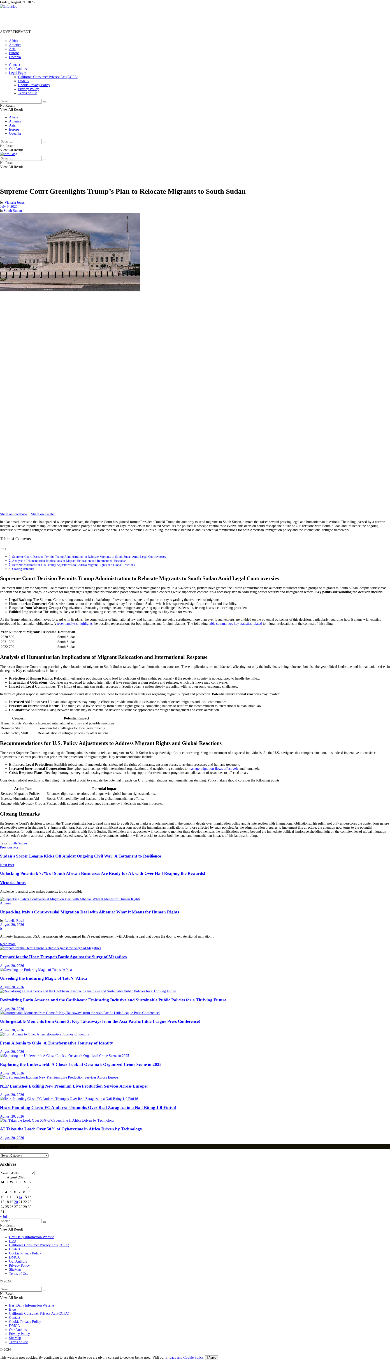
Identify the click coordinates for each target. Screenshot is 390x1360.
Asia (12, 49)
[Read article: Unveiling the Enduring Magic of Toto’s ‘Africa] (195, 970)
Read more (8, 944)
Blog (12, 1241)
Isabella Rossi (14, 920)
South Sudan (13, 210)
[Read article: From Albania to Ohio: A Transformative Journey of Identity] (195, 1034)
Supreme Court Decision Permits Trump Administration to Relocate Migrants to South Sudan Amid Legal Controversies (89, 556)
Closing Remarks (23, 569)
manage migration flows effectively (213, 768)
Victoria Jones (15, 202)
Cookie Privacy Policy (34, 85)
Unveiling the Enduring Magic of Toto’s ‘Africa (43, 978)
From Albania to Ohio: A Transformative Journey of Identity (56, 1043)
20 (16, 1202)
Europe (14, 53)
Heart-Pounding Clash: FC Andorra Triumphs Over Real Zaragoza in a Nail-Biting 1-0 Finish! (88, 1107)
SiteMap (15, 1269)
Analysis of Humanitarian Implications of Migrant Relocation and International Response (69, 560)
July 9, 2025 (9, 206)
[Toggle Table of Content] (3, 549)
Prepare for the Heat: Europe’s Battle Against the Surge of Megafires (63, 956)
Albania (5, 903)
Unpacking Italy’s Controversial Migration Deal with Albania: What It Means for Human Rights (89, 912)
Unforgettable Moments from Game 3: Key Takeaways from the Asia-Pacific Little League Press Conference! (100, 1021)
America (15, 45)
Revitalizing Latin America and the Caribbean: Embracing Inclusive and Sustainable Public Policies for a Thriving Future (113, 1000)
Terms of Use (27, 93)
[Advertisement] (82, 19)
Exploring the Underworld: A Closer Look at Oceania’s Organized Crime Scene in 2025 (81, 1064)
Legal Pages (17, 73)
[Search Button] (44, 102)
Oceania (15, 57)
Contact (14, 65)
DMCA (23, 81)
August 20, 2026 (12, 925)
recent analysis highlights (75, 623)
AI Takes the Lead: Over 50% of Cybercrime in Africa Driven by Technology (71, 1129)
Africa (13, 41)
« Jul (3, 1216)
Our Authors (18, 69)
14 (20, 1197)
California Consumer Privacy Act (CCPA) (48, 77)
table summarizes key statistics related (235, 623)
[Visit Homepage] (8, 6)
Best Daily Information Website (31, 1237)
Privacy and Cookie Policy (184, 1357)
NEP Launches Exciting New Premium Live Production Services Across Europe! (74, 1086)
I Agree (211, 1357)
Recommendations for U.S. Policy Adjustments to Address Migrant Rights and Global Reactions (73, 565)
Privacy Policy (28, 89)
